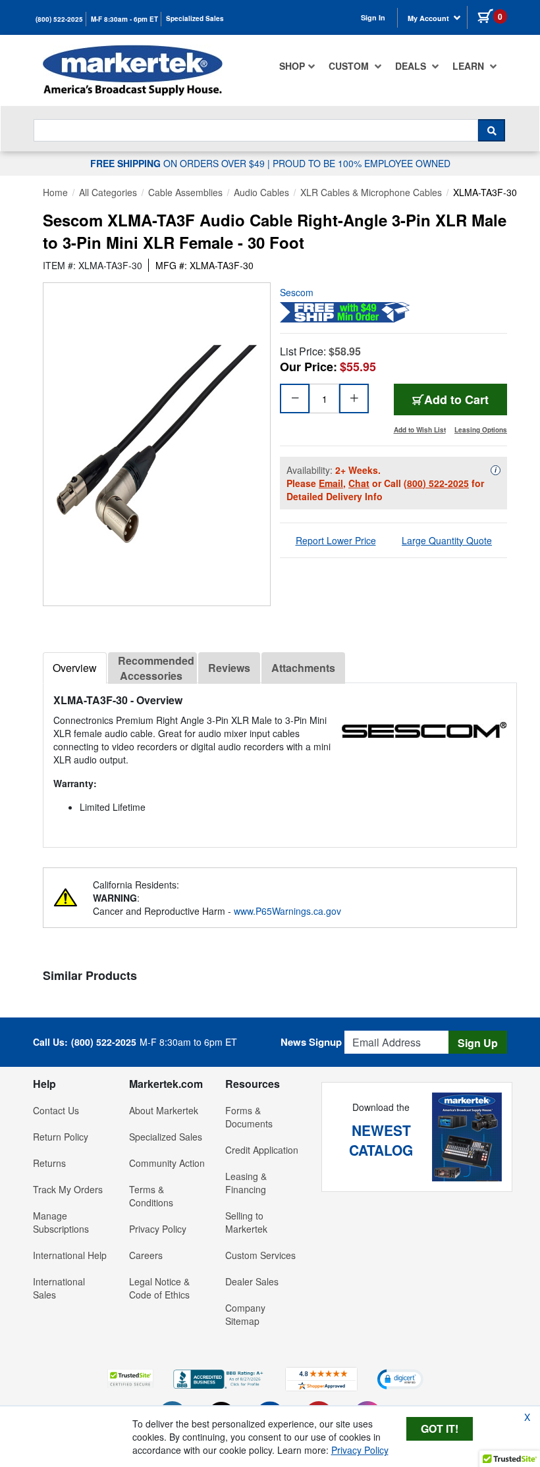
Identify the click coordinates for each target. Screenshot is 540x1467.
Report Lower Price (336, 540)
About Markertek (163, 1110)
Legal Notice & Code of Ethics (159, 1288)
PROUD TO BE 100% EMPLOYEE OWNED (361, 163)
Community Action (167, 1163)
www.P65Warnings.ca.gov (287, 910)
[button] (130, 1378)
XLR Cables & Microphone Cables (371, 192)
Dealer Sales (252, 1281)
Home (55, 192)
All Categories (108, 192)
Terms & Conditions (151, 1196)
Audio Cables (261, 192)
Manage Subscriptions (61, 1222)
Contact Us (56, 1110)
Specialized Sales (195, 18)
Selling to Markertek (246, 1222)
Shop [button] (292, 65)
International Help (70, 1255)
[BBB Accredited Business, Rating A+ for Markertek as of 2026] (219, 1377)
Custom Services (260, 1255)
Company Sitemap (245, 1314)
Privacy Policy (157, 1228)
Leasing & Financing (246, 1183)
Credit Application (261, 1149)
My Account (429, 18)
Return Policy (60, 1136)
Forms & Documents (249, 1117)
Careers (146, 1255)
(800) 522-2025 (59, 19)
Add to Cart (456, 399)
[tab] (75, 668)
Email (331, 483)
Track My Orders (68, 1189)
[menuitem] (297, 65)
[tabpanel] (279, 760)
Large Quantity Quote (447, 540)
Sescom (296, 292)
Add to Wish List (420, 429)
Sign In (373, 17)
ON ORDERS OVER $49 (178, 163)
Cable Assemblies (185, 192)
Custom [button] (350, 65)
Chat (358, 483)
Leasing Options (480, 429)
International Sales (59, 1288)
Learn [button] (469, 65)
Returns (49, 1163)
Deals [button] (412, 65)
